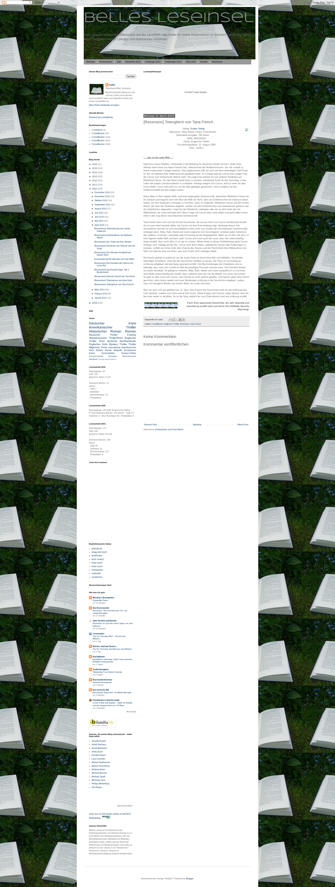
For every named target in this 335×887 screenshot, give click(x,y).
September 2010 (103, 204)
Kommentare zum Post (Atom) (169, 429)
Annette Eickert (99, 741)
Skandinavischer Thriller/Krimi (106, 337)
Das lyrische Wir (101, 690)
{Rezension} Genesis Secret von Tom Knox (114, 276)
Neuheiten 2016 (133, 62)
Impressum (217, 62)
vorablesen (97, 577)
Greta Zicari (97, 751)
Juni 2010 (100, 217)
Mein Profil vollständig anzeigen (104, 105)
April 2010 (100, 225)
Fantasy (131, 334)
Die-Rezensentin (101, 608)
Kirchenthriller (108, 353)
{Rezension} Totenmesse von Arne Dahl (113, 280)
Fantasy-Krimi (103, 359)
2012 (95, 180)
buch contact (98, 559)
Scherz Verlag (197, 128)
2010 (95, 189)
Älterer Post (242, 424)
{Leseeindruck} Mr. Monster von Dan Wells (114, 259)
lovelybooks (97, 570)
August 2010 (101, 208)
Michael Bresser (99, 773)
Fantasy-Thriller (128, 353)
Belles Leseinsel (169, 18)
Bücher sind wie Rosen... (105, 646)
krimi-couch (97, 566)
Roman (130, 331)
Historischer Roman (105, 331)
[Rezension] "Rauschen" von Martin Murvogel (112, 692)
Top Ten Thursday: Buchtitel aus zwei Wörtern (112, 649)
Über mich (191, 62)
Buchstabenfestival (102, 680)
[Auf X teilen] (177, 319)
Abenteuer (93, 359)
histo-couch (97, 563)
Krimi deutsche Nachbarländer (117, 341)
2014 (95, 172)
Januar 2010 (101, 298)
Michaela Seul (98, 780)
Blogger (189, 878)
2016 (95, 164)
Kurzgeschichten (96, 356)
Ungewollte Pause (100, 600)
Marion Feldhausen (101, 762)
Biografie (118, 350)
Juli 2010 (99, 213)
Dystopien (112, 356)
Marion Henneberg (101, 766)
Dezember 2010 (102, 192)
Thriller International (110, 347)
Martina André (98, 769)
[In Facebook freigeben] (180, 319)
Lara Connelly (98, 759)
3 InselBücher (98, 137)
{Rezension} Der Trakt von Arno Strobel (112, 242)
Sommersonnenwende (102, 682)
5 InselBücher (157, 324)
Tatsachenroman (129, 356)
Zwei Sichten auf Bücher (105, 621)
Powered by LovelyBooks (101, 117)
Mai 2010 (99, 221)
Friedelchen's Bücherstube (106, 700)
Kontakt (203, 62)
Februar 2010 (101, 293)
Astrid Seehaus (99, 744)
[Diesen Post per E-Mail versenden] (170, 319)
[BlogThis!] (173, 319)
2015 (95, 168)
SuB (119, 62)
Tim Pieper (97, 787)
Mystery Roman (104, 350)
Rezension (184, 324)
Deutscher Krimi (112, 323)
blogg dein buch (99, 552)
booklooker (97, 555)
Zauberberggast (101, 669)
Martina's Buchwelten (103, 597)
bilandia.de (97, 548)
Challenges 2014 (173, 62)
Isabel (112, 85)
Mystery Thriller (118, 344)
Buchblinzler (99, 656)
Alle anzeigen (131, 712)
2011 (95, 185)
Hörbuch (113, 359)
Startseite (90, 62)
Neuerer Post (150, 424)
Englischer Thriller (171, 324)
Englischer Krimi (98, 344)
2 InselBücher (98, 133)
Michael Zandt (98, 776)
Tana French (195, 324)
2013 (95, 176)
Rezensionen (105, 62)
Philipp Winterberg (100, 783)
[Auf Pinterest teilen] (183, 319)
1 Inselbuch (97, 130)
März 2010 (100, 289)
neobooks (96, 573)
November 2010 (102, 196)
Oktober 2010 (101, 200)
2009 (95, 303)
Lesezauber (98, 633)
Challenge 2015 (153, 62)
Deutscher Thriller (103, 334)
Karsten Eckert (98, 755)
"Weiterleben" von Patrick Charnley (107, 672)
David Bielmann (99, 748)
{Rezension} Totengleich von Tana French (114, 284)
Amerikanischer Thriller (112, 327)
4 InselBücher (98, 140)
